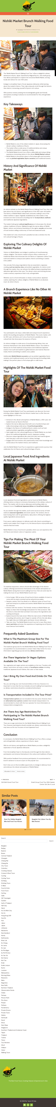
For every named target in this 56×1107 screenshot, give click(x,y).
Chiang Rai (4, 863)
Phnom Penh (5, 998)
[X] (28, 1105)
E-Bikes (3, 886)
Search (3, 838)
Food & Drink (5, 888)
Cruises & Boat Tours (8, 873)
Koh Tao (3, 960)
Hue (2, 920)
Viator (3, 1050)
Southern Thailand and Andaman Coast (14, 1030)
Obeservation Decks (7, 990)
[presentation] (14, 807)
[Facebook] (24, 1105)
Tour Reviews (34, 32)
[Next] (52, 814)
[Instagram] (31, 1105)
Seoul (3, 1020)
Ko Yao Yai (4, 955)
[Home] (16, 29)
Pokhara (3, 1005)
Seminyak (4, 1018)
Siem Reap (4, 1025)
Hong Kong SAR (6, 916)
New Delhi (4, 985)
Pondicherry (5, 1008)
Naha (2, 980)
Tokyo (3, 1040)
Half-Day (4, 906)
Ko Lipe (3, 948)
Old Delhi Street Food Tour (9, 781)
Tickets (3, 1038)
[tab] (26, 829)
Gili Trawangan (6, 898)
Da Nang (3, 881)
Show (3, 1023)
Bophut (3, 851)
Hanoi (3, 908)
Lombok (3, 970)
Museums (4, 978)
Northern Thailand (7, 988)
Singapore (4, 1028)
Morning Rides (5, 975)
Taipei (3, 1033)
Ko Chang (4, 943)
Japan (3, 925)
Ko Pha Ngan (5, 950)
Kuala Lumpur (5, 965)
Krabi (2, 963)
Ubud (3, 1045)
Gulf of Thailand (6, 903)
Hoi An (3, 913)
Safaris (3, 1015)
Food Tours (21, 32)
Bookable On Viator (9, 771)
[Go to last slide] (4, 814)
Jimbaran (4, 928)
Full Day (3, 893)
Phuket (3, 1003)
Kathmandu (5, 938)
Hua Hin (3, 918)
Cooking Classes (6, 871)
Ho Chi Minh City (6, 911)
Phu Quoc (4, 1000)
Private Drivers (6, 1010)
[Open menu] (28, 13)
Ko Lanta (4, 945)
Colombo (4, 868)
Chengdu (4, 858)
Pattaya (3, 995)
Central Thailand (6, 856)
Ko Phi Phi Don (5, 953)
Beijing (3, 848)
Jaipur (3, 923)
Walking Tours (5, 1052)
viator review (20, 771)
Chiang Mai (4, 861)
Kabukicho (4, 930)
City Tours (4, 866)
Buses (3, 853)
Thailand (4, 1035)
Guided (3, 901)
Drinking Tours (5, 883)
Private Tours (5, 1013)
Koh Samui (4, 958)
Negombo (4, 983)
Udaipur (3, 1047)
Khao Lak (4, 940)
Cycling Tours (5, 878)
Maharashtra (5, 973)
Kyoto (27, 32)
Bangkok (3, 846)
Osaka (3, 993)
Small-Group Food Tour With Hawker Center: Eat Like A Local (43, 782)
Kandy (3, 935)
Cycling (3, 876)
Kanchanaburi (5, 933)
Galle (2, 896)
